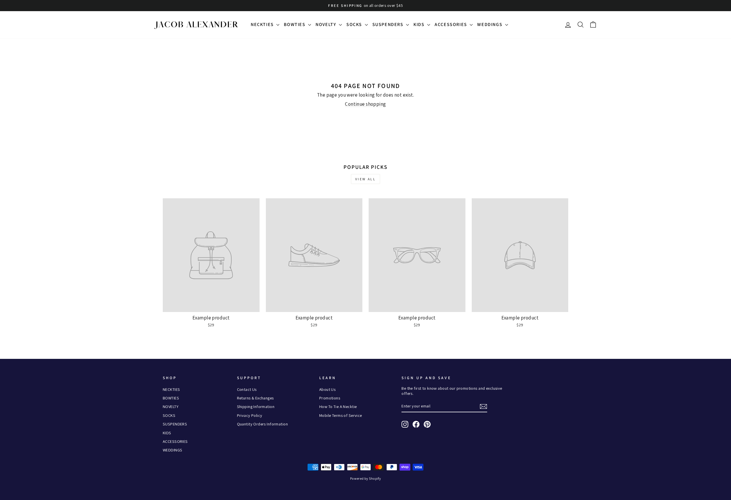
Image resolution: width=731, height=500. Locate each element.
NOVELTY (327, 24)
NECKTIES (263, 24)
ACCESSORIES (451, 24)
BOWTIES (295, 24)
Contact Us (247, 389)
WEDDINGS (490, 24)
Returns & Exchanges (255, 398)
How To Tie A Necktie (338, 406)
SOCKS (355, 24)
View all (365, 179)
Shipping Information (256, 406)
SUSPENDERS (388, 24)
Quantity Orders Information (262, 424)
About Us (327, 389)
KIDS (419, 24)
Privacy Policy (249, 415)
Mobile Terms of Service (340, 415)
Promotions (329, 398)
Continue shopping (365, 104)
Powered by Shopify (365, 478)
